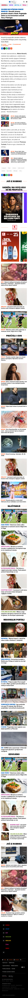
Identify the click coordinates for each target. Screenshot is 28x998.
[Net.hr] (11, 976)
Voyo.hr (11, 981)
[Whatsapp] (7, 48)
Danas (8, 925)
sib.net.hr (13, 985)
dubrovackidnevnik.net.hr (7, 989)
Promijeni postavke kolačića (9, 971)
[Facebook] (2, 48)
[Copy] (11, 48)
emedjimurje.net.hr (6, 985)
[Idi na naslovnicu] (13, 3)
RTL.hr (3, 981)
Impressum (5, 962)
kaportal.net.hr (19, 985)
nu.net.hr (23, 989)
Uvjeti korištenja (6, 965)
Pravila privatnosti (6, 968)
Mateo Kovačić (21, 168)
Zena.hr (7, 981)
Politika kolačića (14, 965)
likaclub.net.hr (5, 990)
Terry (20, 171)
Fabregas (15, 171)
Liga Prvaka (9, 171)
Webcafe (8, 941)
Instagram (4, 168)
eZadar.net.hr (17, 989)
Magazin (8, 937)
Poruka (3, 171)
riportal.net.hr (14, 987)
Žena (7, 944)
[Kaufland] (14, 227)
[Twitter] (4, 48)
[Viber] (9, 48)
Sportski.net (17, 44)
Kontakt (13, 968)
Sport (7, 929)
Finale (9, 168)
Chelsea (14, 168)
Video (7, 948)
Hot (7, 933)
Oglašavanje (11, 962)
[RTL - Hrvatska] (4, 976)
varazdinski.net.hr (6, 987)
